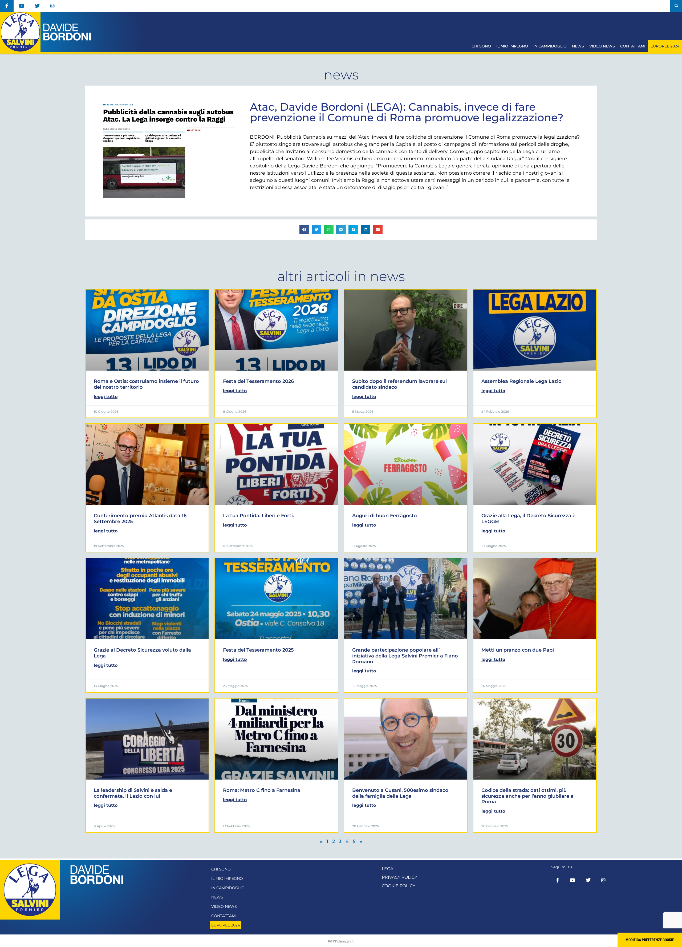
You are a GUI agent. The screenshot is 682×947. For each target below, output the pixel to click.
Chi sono (481, 46)
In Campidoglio (550, 46)
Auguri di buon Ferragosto (384, 516)
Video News (602, 46)
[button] (676, 6)
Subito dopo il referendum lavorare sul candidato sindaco (399, 384)
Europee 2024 (665, 46)
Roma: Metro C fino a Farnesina (261, 790)
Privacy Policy (399, 877)
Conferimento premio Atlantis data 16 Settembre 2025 (140, 518)
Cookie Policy (398, 885)
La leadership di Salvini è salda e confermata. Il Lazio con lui (133, 793)
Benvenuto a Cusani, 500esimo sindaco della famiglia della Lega (400, 793)
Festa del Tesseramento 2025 (258, 650)
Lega (387, 868)
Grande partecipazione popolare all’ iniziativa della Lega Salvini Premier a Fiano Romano (405, 655)
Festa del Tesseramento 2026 (258, 381)
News (578, 46)
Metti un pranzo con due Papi (517, 650)
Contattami (632, 46)
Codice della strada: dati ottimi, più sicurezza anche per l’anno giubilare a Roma (527, 796)
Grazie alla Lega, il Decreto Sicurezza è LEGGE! (528, 518)
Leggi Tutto (105, 396)
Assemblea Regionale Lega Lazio (521, 381)
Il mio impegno (512, 46)
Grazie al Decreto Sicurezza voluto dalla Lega (142, 653)
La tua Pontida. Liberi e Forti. (258, 516)
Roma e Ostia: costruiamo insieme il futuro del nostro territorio (146, 384)
